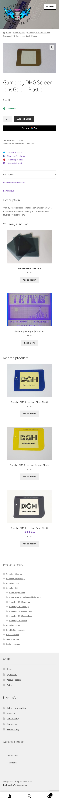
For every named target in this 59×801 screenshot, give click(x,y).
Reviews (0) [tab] (8, 190)
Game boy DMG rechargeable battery (25, 597)
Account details (14, 679)
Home (8, 32)
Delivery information (16, 708)
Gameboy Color (12, 583)
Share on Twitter (15, 152)
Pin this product (15, 159)
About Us (11, 713)
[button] (52, 47)
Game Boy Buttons (17, 592)
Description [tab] (8, 174)
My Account (12, 674)
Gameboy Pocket (13, 625)
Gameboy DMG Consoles (19, 602)
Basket (45, 794)
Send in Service (12, 639)
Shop (9, 669)
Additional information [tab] (14, 182)
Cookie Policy (13, 718)
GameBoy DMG (19, 32)
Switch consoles (13, 644)
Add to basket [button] (29, 279)
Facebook (12, 762)
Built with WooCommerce (15, 785)
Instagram (13, 755)
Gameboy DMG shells (18, 620)
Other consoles (12, 634)
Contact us (12, 724)
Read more (29, 342)
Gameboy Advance (14, 574)
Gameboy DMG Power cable (20, 611)
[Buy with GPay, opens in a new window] (29, 128)
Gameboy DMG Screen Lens (38, 32)
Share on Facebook (16, 156)
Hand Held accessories (16, 630)
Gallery (10, 685)
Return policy (13, 729)
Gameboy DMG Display (19, 606)
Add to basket (24, 118)
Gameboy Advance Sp (15, 578)
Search (29, 796)
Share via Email (15, 163)
